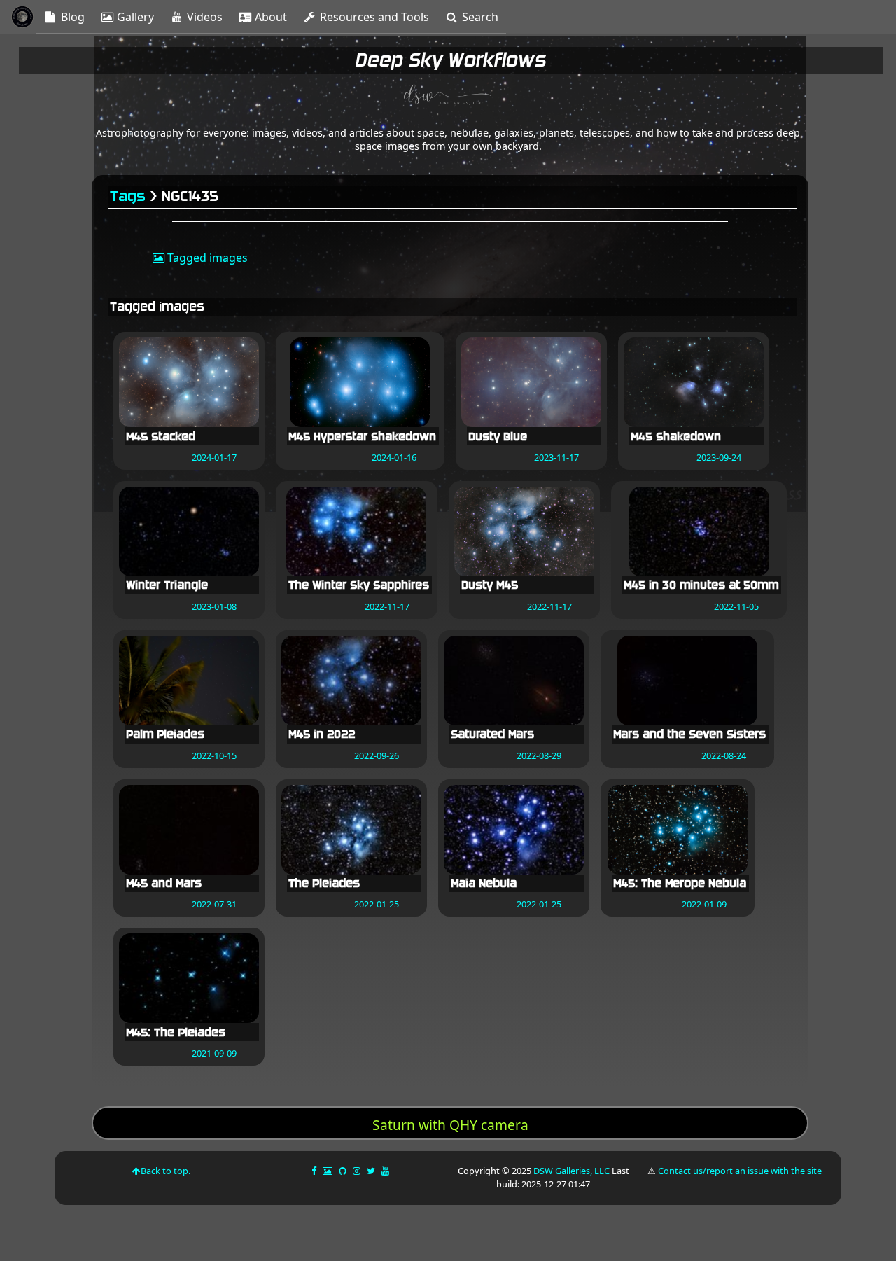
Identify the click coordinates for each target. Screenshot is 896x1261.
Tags (128, 196)
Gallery (134, 17)
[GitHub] (344, 1170)
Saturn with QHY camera (450, 1124)
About (269, 17)
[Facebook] (315, 1170)
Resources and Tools (373, 17)
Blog (71, 17)
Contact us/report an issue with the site (740, 1170)
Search (478, 17)
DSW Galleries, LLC (571, 1170)
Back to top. (165, 1170)
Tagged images (206, 257)
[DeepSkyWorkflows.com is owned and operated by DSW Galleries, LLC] (448, 96)
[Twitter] (372, 1170)
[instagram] (357, 1170)
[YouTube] (386, 1170)
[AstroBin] (329, 1170)
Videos (203, 17)
